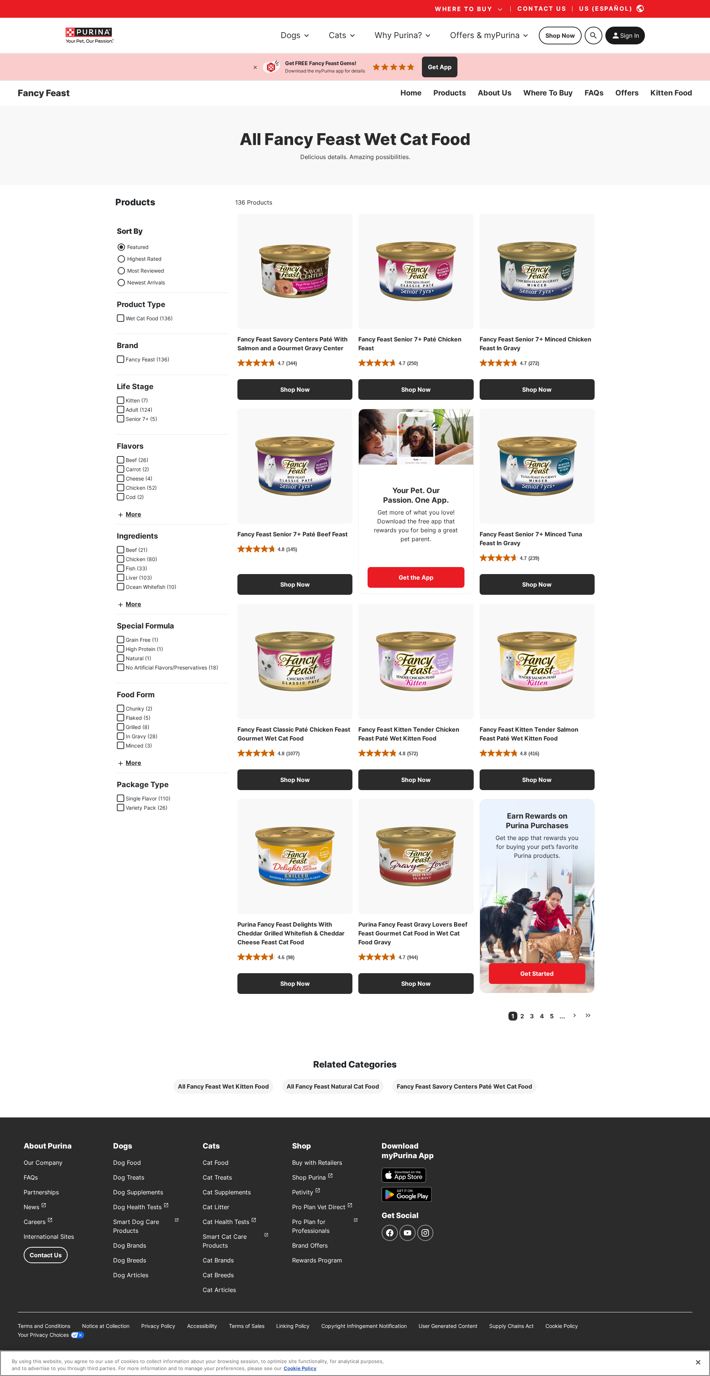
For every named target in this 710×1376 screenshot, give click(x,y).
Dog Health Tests (137, 1207)
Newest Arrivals (146, 282)
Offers (627, 92)
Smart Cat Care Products (225, 1241)
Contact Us (46, 1255)
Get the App (416, 577)
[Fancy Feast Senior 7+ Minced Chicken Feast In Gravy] (537, 271)
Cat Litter (216, 1207)
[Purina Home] (89, 35)
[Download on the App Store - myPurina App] (404, 1175)
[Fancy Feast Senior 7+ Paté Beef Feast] (294, 466)
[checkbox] (120, 318)
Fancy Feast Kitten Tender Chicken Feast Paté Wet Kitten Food (408, 734)
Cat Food (216, 1162)
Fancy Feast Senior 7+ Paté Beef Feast (292, 534)
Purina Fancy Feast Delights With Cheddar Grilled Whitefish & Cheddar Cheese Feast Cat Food (291, 933)
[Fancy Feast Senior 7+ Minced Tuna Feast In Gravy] (537, 466)
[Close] (255, 67)
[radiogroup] (141, 265)
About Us (494, 92)
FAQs (594, 92)
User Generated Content (448, 1326)
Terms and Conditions (44, 1326)
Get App (440, 67)
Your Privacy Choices (43, 1335)
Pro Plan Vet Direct (318, 1207)
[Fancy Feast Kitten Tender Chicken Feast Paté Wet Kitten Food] (415, 661)
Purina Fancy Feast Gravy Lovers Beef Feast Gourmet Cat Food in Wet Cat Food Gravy (412, 933)
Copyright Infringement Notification (364, 1326)
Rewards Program (317, 1260)
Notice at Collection (105, 1326)
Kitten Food (671, 92)
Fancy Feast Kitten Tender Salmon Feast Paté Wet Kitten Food (529, 734)
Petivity (302, 1192)
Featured (138, 247)
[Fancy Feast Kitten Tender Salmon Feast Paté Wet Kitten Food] (537, 661)
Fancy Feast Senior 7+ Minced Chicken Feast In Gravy (535, 343)
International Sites (49, 1236)
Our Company (43, 1162)
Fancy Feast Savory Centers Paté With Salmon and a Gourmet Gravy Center (292, 343)
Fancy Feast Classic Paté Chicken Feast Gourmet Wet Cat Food (293, 734)
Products (449, 92)
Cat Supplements (227, 1192)
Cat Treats (217, 1177)
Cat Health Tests (226, 1221)
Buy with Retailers (317, 1162)
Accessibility (202, 1326)
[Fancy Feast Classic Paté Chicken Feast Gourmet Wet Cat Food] (294, 661)
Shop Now (560, 35)
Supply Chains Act (511, 1326)
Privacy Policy (158, 1326)
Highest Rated (144, 259)
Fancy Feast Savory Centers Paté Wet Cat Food (464, 1086)
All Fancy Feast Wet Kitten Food (223, 1086)
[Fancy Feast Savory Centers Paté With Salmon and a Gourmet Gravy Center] (294, 271)
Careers (34, 1221)
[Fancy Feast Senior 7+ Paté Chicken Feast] (415, 271)
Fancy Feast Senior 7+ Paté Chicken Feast (410, 343)
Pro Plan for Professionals (310, 1226)
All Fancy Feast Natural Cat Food (333, 1086)
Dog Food (127, 1162)
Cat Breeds (218, 1275)
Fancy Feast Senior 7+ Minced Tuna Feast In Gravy (531, 538)
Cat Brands (218, 1260)
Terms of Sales (246, 1326)
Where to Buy (464, 9)
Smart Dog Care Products (136, 1226)
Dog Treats (128, 1177)
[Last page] (588, 1015)
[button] (294, 389)
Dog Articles (130, 1275)
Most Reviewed (145, 270)
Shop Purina (309, 1177)
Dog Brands (129, 1245)
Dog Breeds (129, 1260)
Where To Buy (548, 92)
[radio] (121, 247)
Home (411, 92)
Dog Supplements (138, 1192)
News (31, 1207)
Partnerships (41, 1192)
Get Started (537, 973)
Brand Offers (310, 1245)
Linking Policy (293, 1326)
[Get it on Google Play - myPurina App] (407, 1194)
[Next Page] (574, 1015)
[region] (355, 1363)
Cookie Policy (561, 1326)
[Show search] (593, 35)
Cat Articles (219, 1290)
